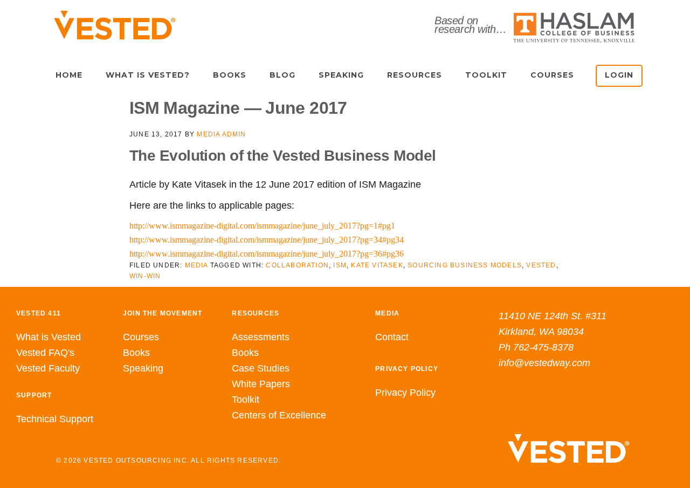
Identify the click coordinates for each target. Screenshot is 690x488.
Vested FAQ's (45, 352)
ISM (340, 265)
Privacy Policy (405, 392)
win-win (145, 276)
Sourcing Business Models (465, 265)
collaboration (297, 265)
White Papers (261, 384)
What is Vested (48, 337)
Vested (541, 265)
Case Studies (260, 368)
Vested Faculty (48, 368)
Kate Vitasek (377, 265)
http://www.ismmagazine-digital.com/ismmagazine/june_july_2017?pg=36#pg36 (266, 253)
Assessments (260, 337)
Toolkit (245, 399)
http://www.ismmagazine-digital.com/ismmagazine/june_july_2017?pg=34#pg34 (266, 239)
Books (136, 352)
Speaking (143, 368)
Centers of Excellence (279, 415)
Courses (141, 337)
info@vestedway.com (544, 363)
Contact (392, 337)
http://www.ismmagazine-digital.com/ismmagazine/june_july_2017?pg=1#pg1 (262, 225)
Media (196, 265)
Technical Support (54, 419)
